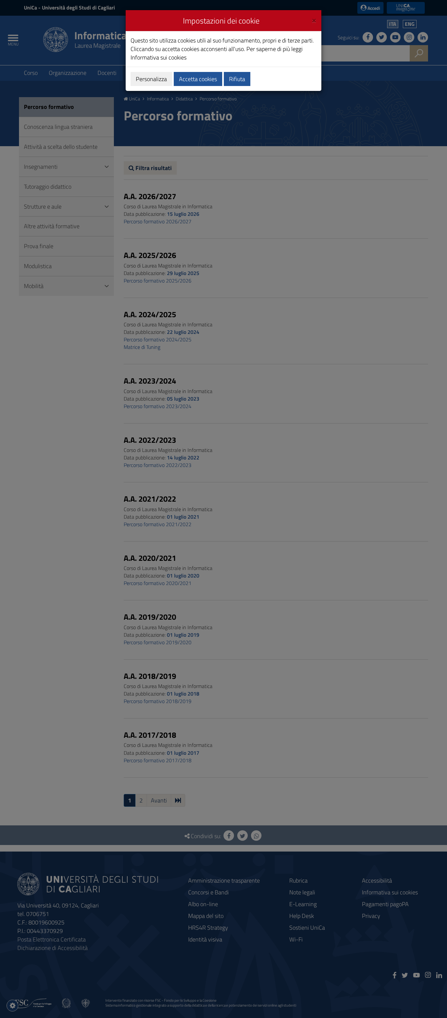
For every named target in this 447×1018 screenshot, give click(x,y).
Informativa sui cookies (159, 57)
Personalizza (151, 79)
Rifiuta (237, 79)
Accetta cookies (198, 79)
